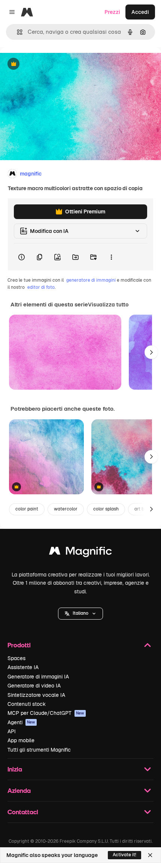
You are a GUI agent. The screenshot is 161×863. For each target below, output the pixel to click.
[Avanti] (151, 352)
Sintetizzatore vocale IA (36, 695)
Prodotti (19, 645)
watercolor (66, 509)
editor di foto (41, 287)
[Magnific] (80, 552)
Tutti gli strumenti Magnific (39, 749)
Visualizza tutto (108, 304)
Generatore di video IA (34, 685)
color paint (26, 509)
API (11, 731)
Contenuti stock (26, 704)
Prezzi (112, 12)
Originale (49, 64)
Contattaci (22, 812)
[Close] (150, 855)
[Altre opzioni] (111, 256)
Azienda (19, 790)
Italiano (80, 613)
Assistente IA (23, 667)
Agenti (21, 722)
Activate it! (124, 855)
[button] (80, 614)
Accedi (140, 12)
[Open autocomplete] (16, 32)
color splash (106, 509)
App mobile (20, 740)
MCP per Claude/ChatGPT (45, 713)
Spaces (16, 658)
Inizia (14, 769)
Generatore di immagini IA (38, 676)
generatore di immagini (91, 280)
